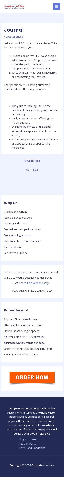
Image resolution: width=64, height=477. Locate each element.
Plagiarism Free (28, 439)
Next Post (32, 170)
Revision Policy (27, 443)
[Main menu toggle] (56, 6)
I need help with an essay (34, 283)
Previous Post (32, 160)
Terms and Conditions (32, 448)
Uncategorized (14, 36)
